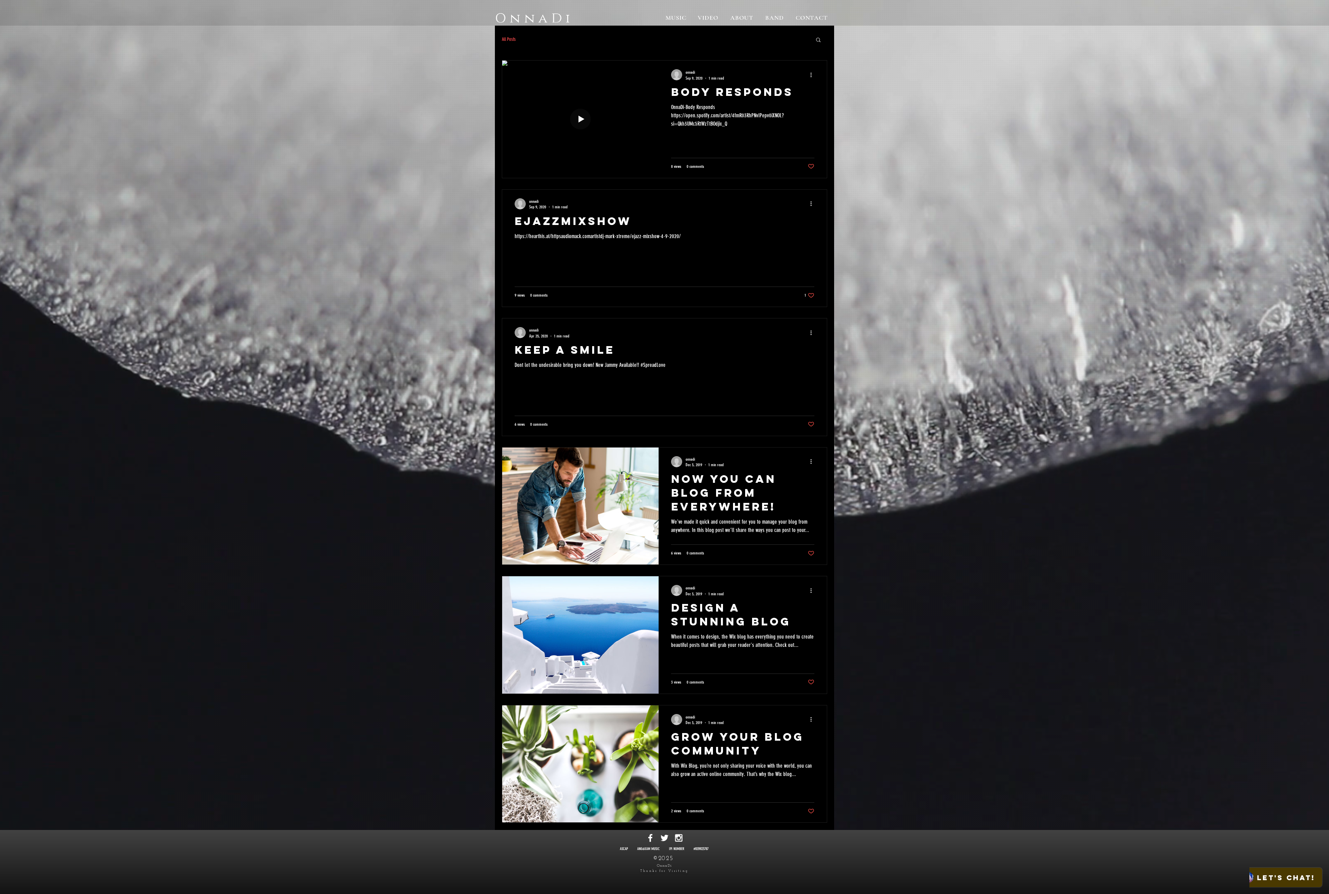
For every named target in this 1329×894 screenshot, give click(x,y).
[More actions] (813, 75)
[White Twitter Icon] (664, 838)
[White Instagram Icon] (678, 838)
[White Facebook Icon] (650, 838)
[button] (818, 40)
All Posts (509, 39)
